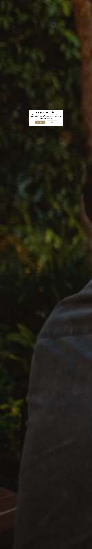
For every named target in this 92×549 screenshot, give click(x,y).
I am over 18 (40, 122)
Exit (52, 122)
